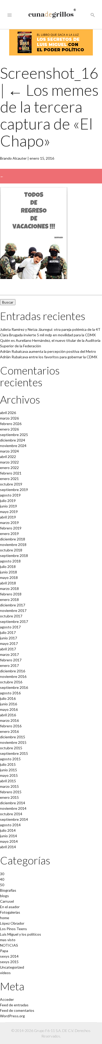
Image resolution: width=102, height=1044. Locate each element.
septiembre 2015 (14, 753)
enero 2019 (9, 533)
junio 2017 (8, 638)
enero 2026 (9, 429)
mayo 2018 (9, 577)
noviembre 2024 (13, 445)
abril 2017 (8, 649)
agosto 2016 (10, 693)
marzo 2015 (9, 786)
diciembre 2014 (12, 803)
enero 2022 (9, 467)
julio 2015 (8, 764)
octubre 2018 (11, 550)
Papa (4, 950)
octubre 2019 (11, 484)
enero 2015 (9, 797)
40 (2, 879)
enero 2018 (9, 599)
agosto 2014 (10, 825)
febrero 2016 (10, 726)
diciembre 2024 (12, 440)
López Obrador (12, 923)
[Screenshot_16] (33, 277)
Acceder (7, 999)
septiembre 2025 (14, 434)
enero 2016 (9, 731)
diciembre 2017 (12, 605)
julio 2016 (8, 698)
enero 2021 (9, 478)
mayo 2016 (9, 709)
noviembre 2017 (13, 610)
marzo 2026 (9, 418)
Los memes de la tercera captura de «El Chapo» (49, 115)
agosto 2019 (10, 495)
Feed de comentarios (17, 1010)
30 (2, 874)
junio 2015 (8, 770)
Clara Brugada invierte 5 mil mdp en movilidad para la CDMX (48, 335)
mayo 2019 (9, 511)
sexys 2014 (9, 956)
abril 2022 (8, 456)
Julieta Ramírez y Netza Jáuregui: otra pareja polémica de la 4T (50, 329)
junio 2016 (8, 704)
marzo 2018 (9, 588)
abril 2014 (8, 847)
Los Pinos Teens (13, 928)
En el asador (10, 907)
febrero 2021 (10, 473)
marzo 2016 (9, 720)
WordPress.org (12, 1016)
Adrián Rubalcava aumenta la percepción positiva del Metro (48, 351)
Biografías (8, 890)
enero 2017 (9, 665)
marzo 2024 (9, 451)
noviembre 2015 (13, 742)
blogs (4, 896)
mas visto (7, 939)
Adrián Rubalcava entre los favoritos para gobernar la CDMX (48, 357)
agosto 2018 (10, 561)
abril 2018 (8, 583)
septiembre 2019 (14, 489)
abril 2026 (8, 412)
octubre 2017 (11, 616)
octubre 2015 (11, 748)
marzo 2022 (9, 462)
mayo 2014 (9, 841)
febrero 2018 (10, 594)
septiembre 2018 (14, 555)
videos (5, 972)
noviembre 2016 (13, 676)
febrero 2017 (10, 660)
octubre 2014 (11, 814)
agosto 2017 (10, 627)
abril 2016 (8, 715)
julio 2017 (8, 632)
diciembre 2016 (12, 671)
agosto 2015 (10, 759)
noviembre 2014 (13, 808)
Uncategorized (12, 967)
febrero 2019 (10, 528)
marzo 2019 (9, 522)
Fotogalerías (10, 912)
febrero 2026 (10, 423)
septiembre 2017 (14, 621)
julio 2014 (8, 830)
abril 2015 (8, 781)
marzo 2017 (9, 654)
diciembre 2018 (12, 539)
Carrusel (7, 901)
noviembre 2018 (13, 544)
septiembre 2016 (14, 687)
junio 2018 (8, 572)
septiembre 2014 (14, 819)
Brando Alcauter (13, 158)
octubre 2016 (11, 682)
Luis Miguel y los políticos (20, 934)
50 (2, 885)
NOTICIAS (9, 945)
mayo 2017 (9, 643)
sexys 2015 (9, 961)
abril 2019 (8, 517)
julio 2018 (8, 566)
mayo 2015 (9, 775)
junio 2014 (8, 836)
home (4, 917)
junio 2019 (8, 506)
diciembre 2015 (12, 737)
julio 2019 (8, 500)
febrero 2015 (10, 792)
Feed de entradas (14, 1005)
